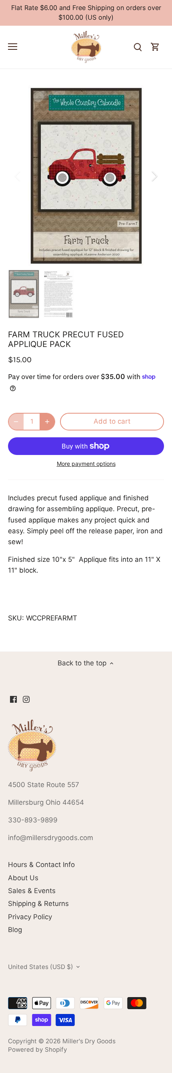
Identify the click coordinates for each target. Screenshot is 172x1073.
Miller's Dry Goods (89, 1041)
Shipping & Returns (38, 904)
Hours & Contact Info (41, 865)
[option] (86, 176)
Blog (15, 930)
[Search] (137, 47)
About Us (23, 878)
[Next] (154, 176)
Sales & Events (32, 891)
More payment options (86, 464)
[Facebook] (13, 699)
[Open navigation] (12, 46)
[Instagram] (26, 699)
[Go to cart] (155, 47)
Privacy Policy (30, 917)
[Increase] (47, 421)
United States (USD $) (40, 967)
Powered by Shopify (37, 1049)
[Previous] (18, 176)
